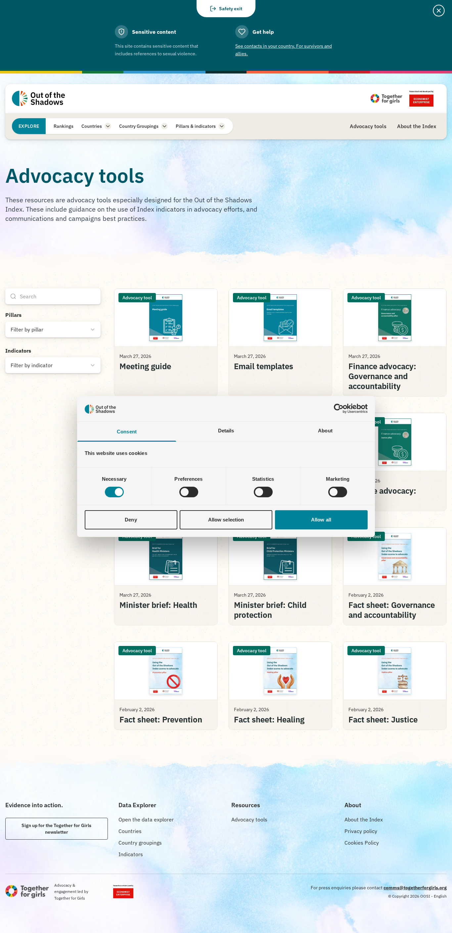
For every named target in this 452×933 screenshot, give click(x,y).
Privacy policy (360, 831)
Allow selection (226, 519)
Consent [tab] (127, 431)
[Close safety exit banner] (438, 10)
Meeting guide (145, 366)
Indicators (130, 854)
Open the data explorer (146, 819)
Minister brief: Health (158, 605)
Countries (130, 831)
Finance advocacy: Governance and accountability (382, 376)
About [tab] (325, 430)
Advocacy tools (249, 819)
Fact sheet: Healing (269, 719)
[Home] (38, 98)
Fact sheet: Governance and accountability (391, 610)
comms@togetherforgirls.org (415, 888)
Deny (131, 519)
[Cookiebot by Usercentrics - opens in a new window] (339, 409)
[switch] (188, 492)
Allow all (321, 519)
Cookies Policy (361, 842)
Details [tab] (226, 430)
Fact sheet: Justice (383, 719)
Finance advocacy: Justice (382, 496)
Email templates (263, 366)
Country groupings (140, 842)
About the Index (363, 819)
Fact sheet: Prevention (160, 719)
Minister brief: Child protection (270, 610)
